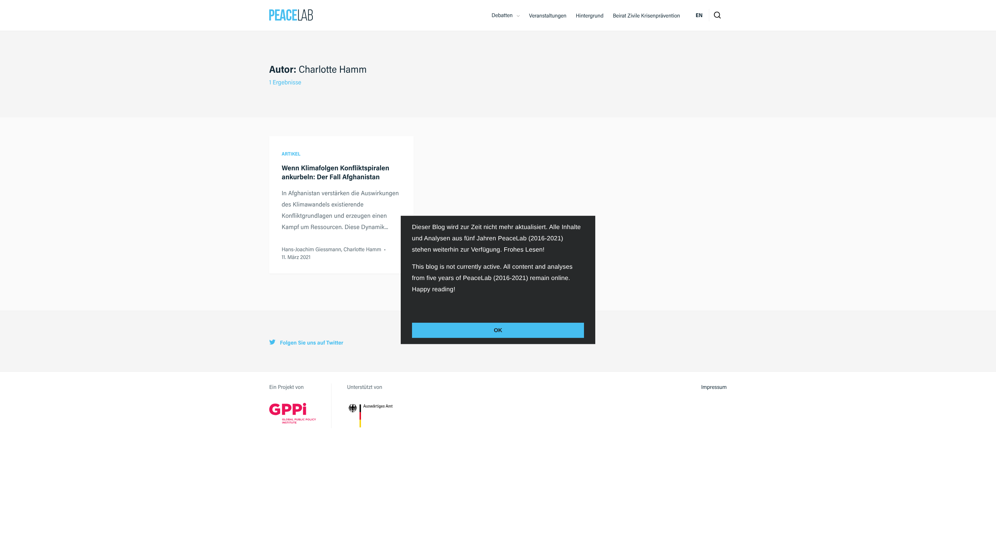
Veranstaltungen (547, 15)
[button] (413, 306)
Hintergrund (589, 15)
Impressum (714, 387)
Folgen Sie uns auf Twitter (311, 342)
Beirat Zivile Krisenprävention (646, 15)
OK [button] (498, 330)
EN (699, 15)
